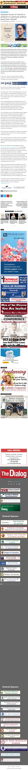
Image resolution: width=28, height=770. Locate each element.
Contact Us (18, 766)
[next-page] (14, 225)
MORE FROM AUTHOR (18, 211)
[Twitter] (5, 196)
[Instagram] (11, 484)
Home (1, 9)
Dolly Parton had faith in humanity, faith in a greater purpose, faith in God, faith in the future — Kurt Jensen (14, 222)
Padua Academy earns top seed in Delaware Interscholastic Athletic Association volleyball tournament (21, 204)
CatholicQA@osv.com (5, 183)
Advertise (13, 766)
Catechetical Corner (7, 9)
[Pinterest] (8, 196)
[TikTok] (14, 484)
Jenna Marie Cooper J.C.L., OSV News (8, 21)
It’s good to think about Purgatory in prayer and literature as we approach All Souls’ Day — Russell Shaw (7, 204)
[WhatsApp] (11, 196)
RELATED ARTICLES (9, 211)
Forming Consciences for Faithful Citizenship (10, 147)
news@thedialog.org (16, 481)
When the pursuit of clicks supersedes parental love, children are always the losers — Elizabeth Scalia (23, 222)
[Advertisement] (14, 433)
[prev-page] (13, 225)
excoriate (3, 68)
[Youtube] (19, 484)
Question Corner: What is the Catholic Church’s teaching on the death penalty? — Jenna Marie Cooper (5, 222)
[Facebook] (2, 196)
